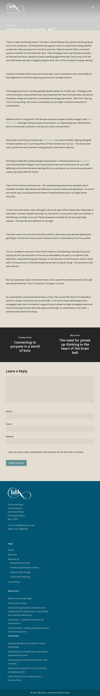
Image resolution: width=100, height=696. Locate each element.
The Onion (49, 140)
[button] (92, 7)
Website (10, 436)
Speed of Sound (63, 692)
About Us (12, 554)
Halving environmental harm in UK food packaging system (27, 670)
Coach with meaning (20, 576)
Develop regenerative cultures (24, 567)
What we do (13, 559)
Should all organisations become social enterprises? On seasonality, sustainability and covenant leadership (28, 611)
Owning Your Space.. (17, 603)
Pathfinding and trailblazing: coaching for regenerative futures (28, 653)
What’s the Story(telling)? (19, 598)
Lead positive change (20, 572)
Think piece (11, 25)
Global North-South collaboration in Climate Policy (25, 678)
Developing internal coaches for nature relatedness (26, 645)
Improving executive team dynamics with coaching (27, 661)
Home (11, 549)
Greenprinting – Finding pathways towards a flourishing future (28, 630)
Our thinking (14, 581)
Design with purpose (20, 562)
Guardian (84, 160)
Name (9, 411)
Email (9, 424)
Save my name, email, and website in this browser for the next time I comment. (46, 452)
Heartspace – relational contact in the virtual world (26, 621)
